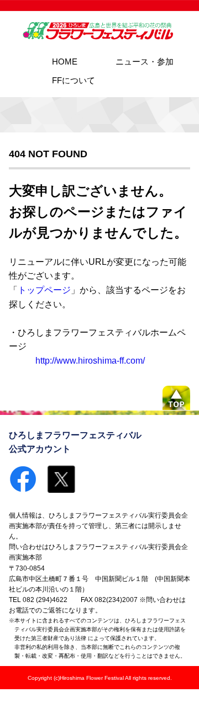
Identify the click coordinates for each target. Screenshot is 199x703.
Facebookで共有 (22, 479)
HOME (64, 61)
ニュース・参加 (145, 61)
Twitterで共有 (61, 479)
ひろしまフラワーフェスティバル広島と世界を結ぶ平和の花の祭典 (99, 31)
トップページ (44, 290)
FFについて (73, 80)
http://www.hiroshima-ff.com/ (90, 360)
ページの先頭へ (176, 398)
